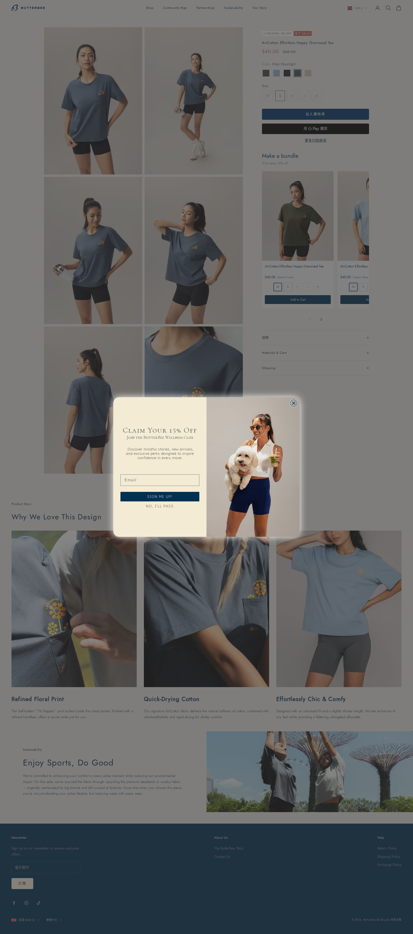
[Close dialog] (293, 403)
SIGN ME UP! (160, 496)
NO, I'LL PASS (160, 506)
